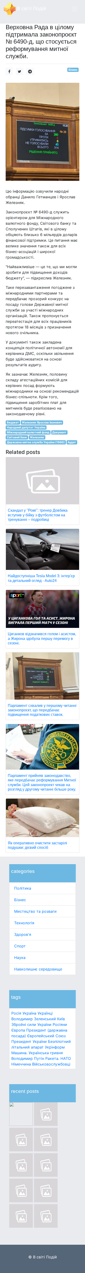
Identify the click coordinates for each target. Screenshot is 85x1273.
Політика (22, 888)
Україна (29, 1013)
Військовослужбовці (51, 1064)
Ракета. (52, 1058)
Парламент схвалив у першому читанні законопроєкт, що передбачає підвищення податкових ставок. (42, 710)
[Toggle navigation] (74, 9)
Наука (20, 957)
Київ (61, 1018)
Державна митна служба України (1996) (36, 442)
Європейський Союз (46, 1035)
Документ (59, 432)
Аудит (72, 442)
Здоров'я (22, 934)
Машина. (19, 1052)
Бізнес (20, 899)
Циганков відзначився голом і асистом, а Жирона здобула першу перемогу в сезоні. (42, 638)
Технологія (24, 923)
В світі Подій (31, 8)
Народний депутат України (26, 427)
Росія (16, 1013)
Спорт (20, 946)
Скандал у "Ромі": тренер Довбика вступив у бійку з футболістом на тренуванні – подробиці (38, 514)
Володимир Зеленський (33, 1018)
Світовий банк (17, 437)
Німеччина (21, 1064)
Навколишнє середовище (38, 969)
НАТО (65, 1058)
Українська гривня (46, 1052)
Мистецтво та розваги (35, 911)
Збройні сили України (31, 1024)
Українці (45, 1013)
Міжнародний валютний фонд (28, 432)
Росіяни (60, 1024)
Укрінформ (55, 1047)
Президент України (29, 1041)
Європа (18, 1030)
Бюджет (13, 422)
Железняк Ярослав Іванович (42, 422)
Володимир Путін (27, 1058)
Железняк (37, 437)
